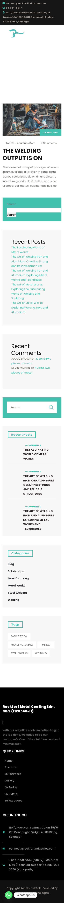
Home (8, 760)
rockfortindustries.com (20, 143)
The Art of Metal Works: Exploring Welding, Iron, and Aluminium (29, 307)
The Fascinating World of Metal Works (36, 454)
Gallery (9, 780)
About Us (11, 767)
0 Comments (48, 143)
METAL (46, 645)
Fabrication (16, 571)
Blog (11, 564)
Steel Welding (17, 593)
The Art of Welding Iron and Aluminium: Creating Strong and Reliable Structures (29, 261)
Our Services (13, 774)
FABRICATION (19, 636)
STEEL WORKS (19, 653)
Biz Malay (11, 787)
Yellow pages (13, 800)
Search (11, 204)
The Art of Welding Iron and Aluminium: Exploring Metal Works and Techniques (29, 275)
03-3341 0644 (14, 8)
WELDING (41, 653)
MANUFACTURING (22, 645)
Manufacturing (18, 578)
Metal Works (16, 586)
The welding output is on (22, 154)
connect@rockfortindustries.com (26, 3)
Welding (13, 600)
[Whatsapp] (8, 895)
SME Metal (11, 794)
